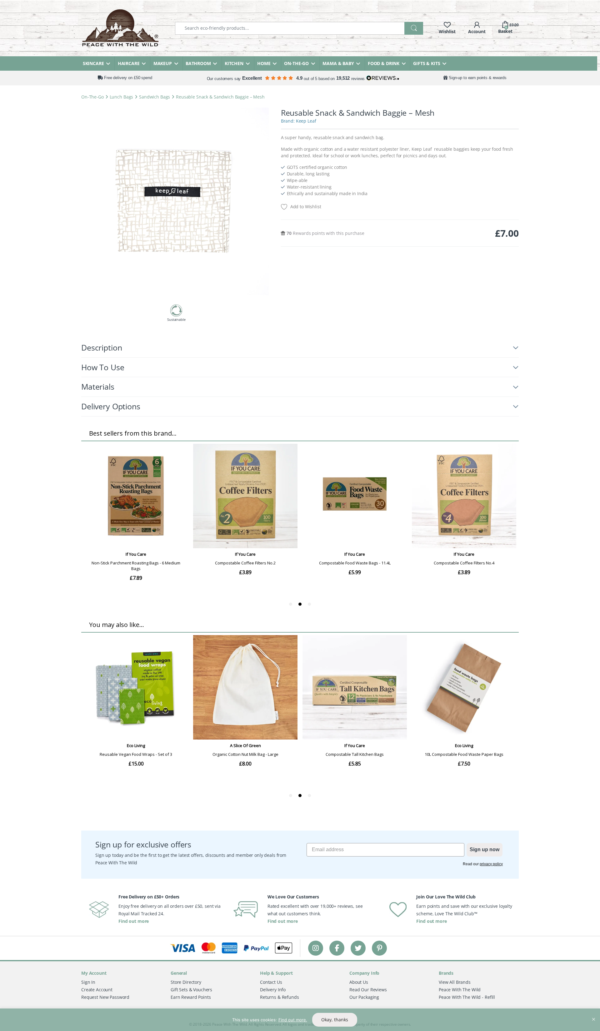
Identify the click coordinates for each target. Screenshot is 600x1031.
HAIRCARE (129, 63)
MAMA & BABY (338, 63)
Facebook (337, 948)
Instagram (315, 948)
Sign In (88, 982)
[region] (300, 1019)
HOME (263, 63)
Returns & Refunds (279, 997)
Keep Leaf (306, 121)
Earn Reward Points (191, 997)
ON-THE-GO (296, 63)
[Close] (593, 1014)
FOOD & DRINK (383, 63)
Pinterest (379, 948)
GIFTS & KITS (426, 63)
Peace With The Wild (460, 990)
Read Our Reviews (368, 990)
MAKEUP (162, 63)
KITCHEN (234, 63)
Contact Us (271, 982)
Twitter (358, 948)
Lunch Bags (121, 97)
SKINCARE (93, 63)
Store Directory (186, 982)
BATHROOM (198, 63)
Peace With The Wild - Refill (467, 997)
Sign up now (484, 849)
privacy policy (491, 864)
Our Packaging (364, 997)
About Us (358, 982)
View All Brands (455, 982)
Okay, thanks (334, 1020)
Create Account (96, 990)
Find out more (133, 921)
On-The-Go (92, 97)
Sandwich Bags (154, 97)
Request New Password (105, 997)
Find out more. (292, 1019)
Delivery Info (273, 990)
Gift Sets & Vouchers (191, 990)
